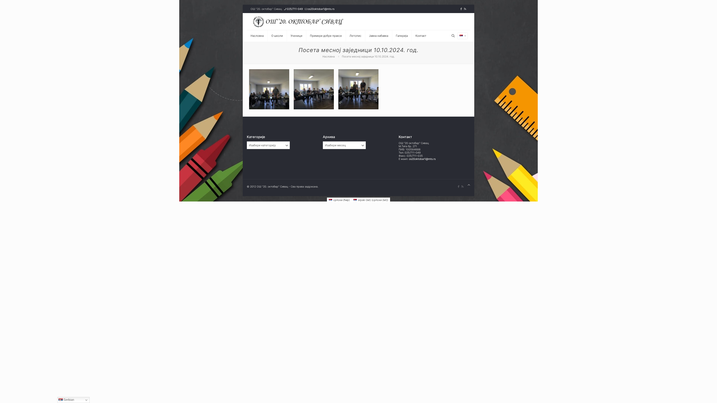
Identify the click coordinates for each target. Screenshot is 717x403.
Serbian (68, 399)
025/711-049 (295, 8)
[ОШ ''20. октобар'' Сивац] (299, 21)
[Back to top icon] (469, 184)
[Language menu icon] (462, 35)
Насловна (328, 56)
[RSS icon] (465, 9)
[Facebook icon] (461, 9)
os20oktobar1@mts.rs (321, 8)
